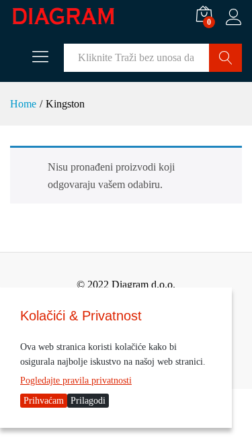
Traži (225, 58)
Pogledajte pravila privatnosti (76, 380)
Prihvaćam (44, 401)
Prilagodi (88, 401)
